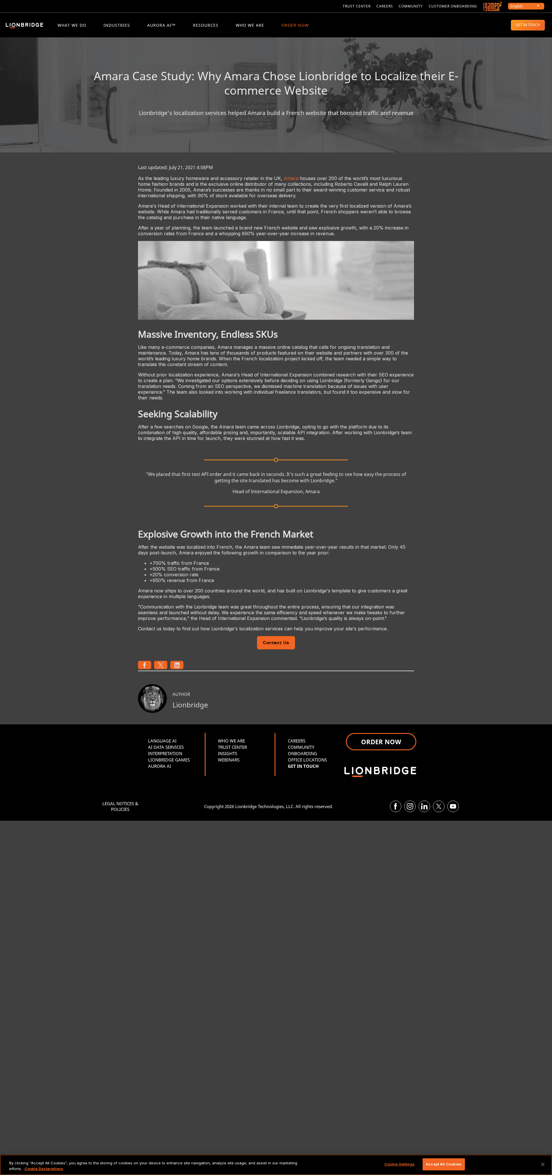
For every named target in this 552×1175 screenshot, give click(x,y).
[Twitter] (438, 806)
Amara (291, 178)
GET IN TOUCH (528, 24)
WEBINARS (228, 760)
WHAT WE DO (71, 25)
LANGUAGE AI (162, 741)
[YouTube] (453, 806)
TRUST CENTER (232, 747)
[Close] (542, 1164)
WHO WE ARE (250, 25)
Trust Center (357, 6)
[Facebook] (395, 806)
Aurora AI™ (161, 25)
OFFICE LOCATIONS (307, 760)
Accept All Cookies (443, 1164)
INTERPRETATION (165, 753)
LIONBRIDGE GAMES (169, 760)
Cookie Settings (399, 1164)
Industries (116, 25)
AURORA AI (159, 766)
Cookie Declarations (43, 1168)
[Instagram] (410, 806)
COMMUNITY (411, 6)
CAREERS (384, 6)
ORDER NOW (295, 25)
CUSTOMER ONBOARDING (453, 6)
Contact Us (276, 643)
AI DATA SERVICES (166, 747)
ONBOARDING (302, 753)
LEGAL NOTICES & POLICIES (120, 806)
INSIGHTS (227, 753)
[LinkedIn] (424, 806)
